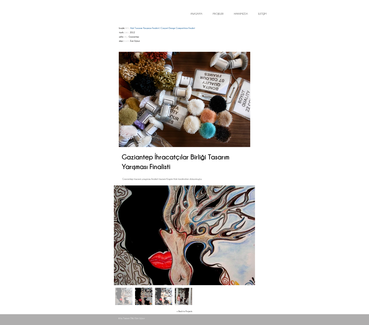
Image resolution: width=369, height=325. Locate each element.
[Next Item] (250, 235)
